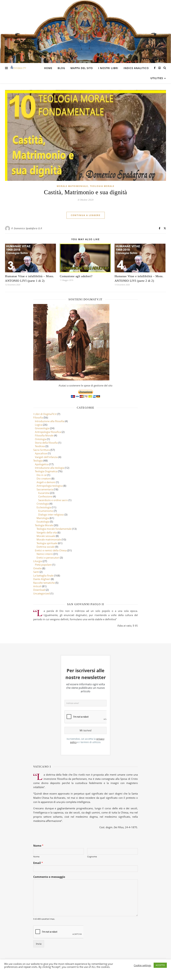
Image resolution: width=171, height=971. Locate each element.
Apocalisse (41, 453)
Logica (38, 424)
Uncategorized (41, 593)
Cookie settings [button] (142, 965)
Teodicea (40, 446)
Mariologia (43, 518)
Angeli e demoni (46, 482)
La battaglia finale (43, 575)
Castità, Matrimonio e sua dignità (85, 192)
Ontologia (40, 439)
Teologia (38, 460)
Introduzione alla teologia (49, 467)
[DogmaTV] (18, 68)
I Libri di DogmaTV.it (45, 414)
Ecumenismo (45, 510)
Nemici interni (45, 554)
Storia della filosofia (46, 442)
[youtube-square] (159, 68)
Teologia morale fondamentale (54, 528)
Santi (36, 571)
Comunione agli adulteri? (76, 276)
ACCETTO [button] (160, 965)
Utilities (156, 78)
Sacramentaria (45, 489)
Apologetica (41, 464)
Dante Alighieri (41, 579)
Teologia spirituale (47, 543)
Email (38, 863)
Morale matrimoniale (72, 186)
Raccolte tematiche (44, 582)
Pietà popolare (43, 564)
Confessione (45, 496)
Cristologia (43, 503)
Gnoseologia (42, 428)
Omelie (37, 568)
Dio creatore (44, 478)
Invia (38, 943)
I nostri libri (108, 68)
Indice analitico (136, 68)
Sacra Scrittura (41, 449)
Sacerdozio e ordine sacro (53, 500)
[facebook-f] (155, 68)
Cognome (92, 856)
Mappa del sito (81, 68)
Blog (61, 68)
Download (39, 589)
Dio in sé (42, 475)
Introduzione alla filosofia (49, 421)
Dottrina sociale (46, 546)
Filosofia (38, 417)
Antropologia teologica (50, 485)
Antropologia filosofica (48, 432)
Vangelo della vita (47, 532)
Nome (38, 845)
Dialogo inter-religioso (51, 514)
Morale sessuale (46, 536)
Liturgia (37, 561)
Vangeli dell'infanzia (46, 457)
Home (48, 68)
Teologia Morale (102, 186)
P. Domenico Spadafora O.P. (26, 228)
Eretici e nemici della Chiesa (51, 550)
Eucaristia (43, 493)
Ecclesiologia (44, 507)
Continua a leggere (85, 215)
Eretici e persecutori (48, 557)
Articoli (37, 586)
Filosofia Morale (44, 435)
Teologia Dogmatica (46, 471)
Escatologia (43, 521)
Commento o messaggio (49, 877)
